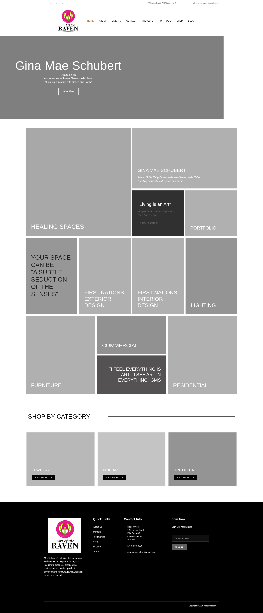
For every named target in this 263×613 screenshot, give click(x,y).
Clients (116, 21)
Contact (131, 21)
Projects (147, 21)
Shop (180, 21)
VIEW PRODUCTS (43, 477)
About (102, 21)
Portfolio (165, 21)
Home (90, 21)
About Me (68, 91)
